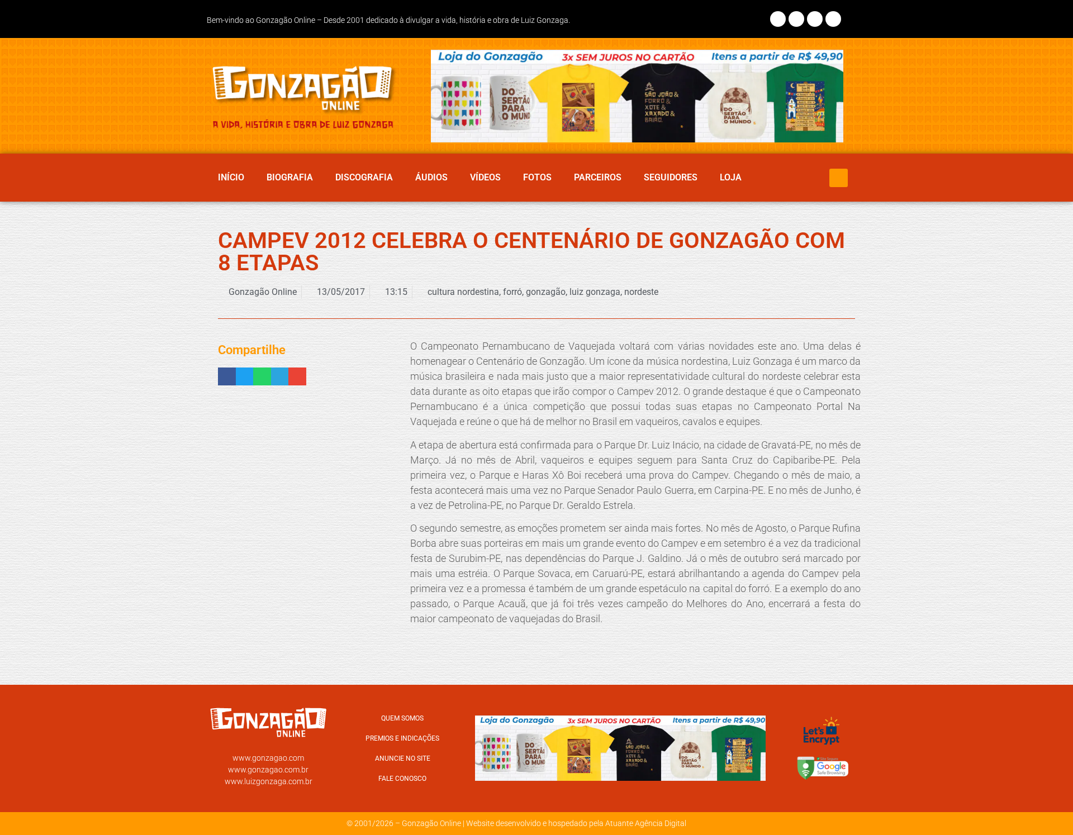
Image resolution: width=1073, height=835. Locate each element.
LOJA (731, 177)
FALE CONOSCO (402, 778)
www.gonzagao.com (268, 757)
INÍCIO (231, 177)
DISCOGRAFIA (364, 177)
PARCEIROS (597, 177)
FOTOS (537, 177)
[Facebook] (778, 19)
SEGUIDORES (670, 177)
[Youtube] (833, 19)
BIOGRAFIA (290, 177)
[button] (838, 178)
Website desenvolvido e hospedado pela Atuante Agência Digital (576, 823)
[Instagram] (796, 19)
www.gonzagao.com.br (268, 769)
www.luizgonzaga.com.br (268, 781)
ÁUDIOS (431, 177)
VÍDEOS (485, 177)
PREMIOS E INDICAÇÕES (402, 738)
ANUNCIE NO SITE (402, 758)
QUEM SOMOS (402, 718)
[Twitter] (815, 19)
